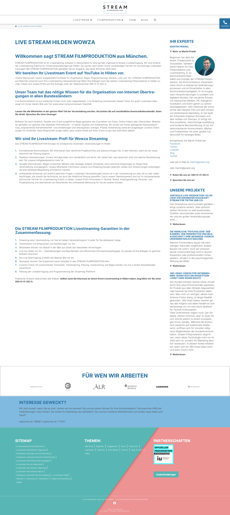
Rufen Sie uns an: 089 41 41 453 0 (191, 175)
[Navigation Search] (155, 20)
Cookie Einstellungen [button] (166, 474)
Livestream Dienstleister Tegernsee (32, 450)
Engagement (112, 446)
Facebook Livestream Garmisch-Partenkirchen (36, 457)
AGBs (19, 482)
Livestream (89, 450)
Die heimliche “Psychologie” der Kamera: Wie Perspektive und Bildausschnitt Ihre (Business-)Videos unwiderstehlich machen (192, 235)
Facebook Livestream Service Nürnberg (33, 454)
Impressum (31, 479)
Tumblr (173, 156)
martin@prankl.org (199, 162)
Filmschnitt (133, 446)
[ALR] (99, 386)
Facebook (175, 143)
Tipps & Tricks (136, 450)
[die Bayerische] (194, 386)
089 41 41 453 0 (97, 84)
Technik (124, 450)
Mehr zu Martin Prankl (184, 51)
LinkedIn (174, 149)
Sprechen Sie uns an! (184, 180)
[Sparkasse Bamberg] (131, 386)
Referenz (101, 450)
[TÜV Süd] (68, 386)
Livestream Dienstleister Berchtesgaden (33, 461)
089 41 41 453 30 (115, 509)
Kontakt (20, 479)
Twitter (173, 146)
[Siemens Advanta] (36, 386)
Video (87, 454)
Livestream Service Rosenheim (29, 464)
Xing (172, 153)
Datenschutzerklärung (61, 479)
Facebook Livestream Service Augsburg (33, 475)
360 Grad (89, 446)
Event (123, 446)
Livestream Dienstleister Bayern (30, 472)
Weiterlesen (179, 224)
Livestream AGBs (61, 475)
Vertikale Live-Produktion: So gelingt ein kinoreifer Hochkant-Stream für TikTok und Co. (191, 198)
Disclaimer (44, 479)
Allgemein (100, 446)
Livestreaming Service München (30, 446)
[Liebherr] (162, 386)
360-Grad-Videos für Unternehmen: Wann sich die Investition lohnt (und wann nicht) (190, 275)
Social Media (113, 450)
